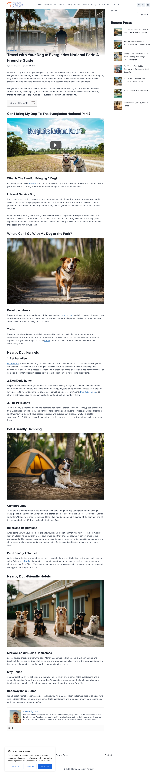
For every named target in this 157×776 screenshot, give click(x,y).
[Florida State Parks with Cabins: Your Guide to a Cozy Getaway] (118, 32)
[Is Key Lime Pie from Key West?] (118, 93)
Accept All (45, 766)
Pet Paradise (13, 363)
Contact (108, 755)
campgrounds (67, 315)
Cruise (116, 4)
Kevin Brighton (14, 66)
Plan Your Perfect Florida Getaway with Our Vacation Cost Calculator (136, 69)
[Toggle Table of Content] (32, 103)
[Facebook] (139, 5)
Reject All (30, 766)
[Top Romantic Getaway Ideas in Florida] (118, 105)
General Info (12, 50)
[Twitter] (143, 5)
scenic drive (25, 561)
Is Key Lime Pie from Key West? (136, 90)
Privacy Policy (62, 755)
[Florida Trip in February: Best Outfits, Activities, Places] (118, 81)
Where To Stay (89, 4)
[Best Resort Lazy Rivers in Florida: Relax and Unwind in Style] (118, 44)
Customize (15, 766)
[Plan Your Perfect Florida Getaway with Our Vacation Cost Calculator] (118, 69)
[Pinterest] (148, 5)
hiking (47, 340)
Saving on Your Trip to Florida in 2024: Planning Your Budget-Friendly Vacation (136, 57)
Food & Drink (105, 4)
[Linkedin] (9, 728)
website (32, 183)
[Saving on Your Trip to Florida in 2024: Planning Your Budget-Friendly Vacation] (118, 56)
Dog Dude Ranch (88, 392)
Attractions (59, 4)
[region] (30, 759)
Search (114, 11)
